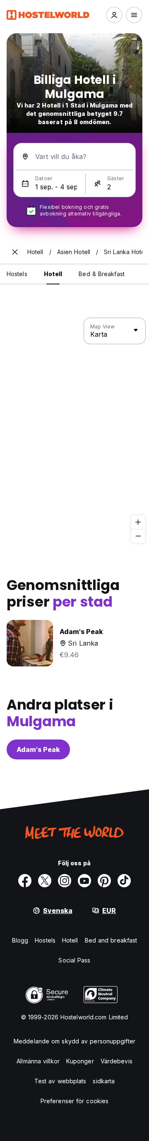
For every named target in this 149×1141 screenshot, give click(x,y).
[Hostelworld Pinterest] (104, 880)
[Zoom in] (138, 522)
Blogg (20, 940)
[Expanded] (15, 252)
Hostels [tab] (17, 273)
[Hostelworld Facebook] (24, 880)
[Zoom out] (138, 536)
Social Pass (74, 960)
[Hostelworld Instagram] (64, 880)
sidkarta (104, 1081)
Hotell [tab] (53, 273)
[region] (74, 430)
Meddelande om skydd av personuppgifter (74, 1041)
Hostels (45, 940)
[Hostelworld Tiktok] (124, 880)
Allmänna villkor (38, 1061)
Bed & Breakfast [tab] (102, 273)
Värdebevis (116, 1061)
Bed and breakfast (111, 940)
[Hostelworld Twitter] (44, 880)
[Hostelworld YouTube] (84, 880)
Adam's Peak (38, 749)
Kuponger (80, 1061)
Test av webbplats (60, 1081)
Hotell (70, 940)
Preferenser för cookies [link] (74, 1100)
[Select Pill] (114, 15)
